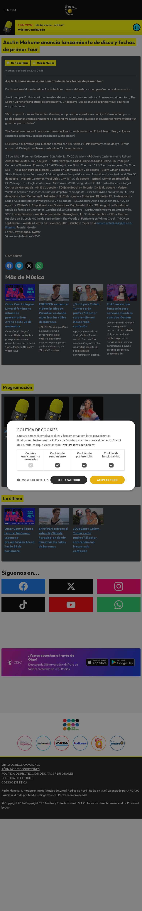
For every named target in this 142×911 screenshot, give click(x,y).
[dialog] (71, 455)
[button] (32, 480)
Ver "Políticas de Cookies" (79, 445)
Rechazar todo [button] (69, 479)
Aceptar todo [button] (107, 479)
